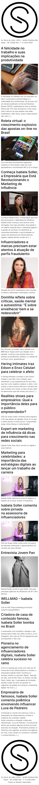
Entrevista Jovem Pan (18, 553)
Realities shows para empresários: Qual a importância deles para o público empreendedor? (19, 404)
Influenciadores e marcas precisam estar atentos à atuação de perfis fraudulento (19, 248)
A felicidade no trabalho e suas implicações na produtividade (13, 54)
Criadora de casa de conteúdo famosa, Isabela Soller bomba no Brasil (17, 620)
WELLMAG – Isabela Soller (16, 601)
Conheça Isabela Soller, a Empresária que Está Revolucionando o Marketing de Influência (19, 180)
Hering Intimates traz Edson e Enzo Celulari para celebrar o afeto (18, 368)
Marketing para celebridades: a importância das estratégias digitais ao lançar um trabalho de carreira (18, 462)
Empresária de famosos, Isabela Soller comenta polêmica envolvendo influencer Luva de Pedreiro (19, 700)
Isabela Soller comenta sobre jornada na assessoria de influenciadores (19, 511)
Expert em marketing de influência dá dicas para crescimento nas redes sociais (18, 435)
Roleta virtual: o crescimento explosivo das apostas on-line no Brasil (19, 127)
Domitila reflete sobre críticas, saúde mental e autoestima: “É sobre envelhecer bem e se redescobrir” (18, 305)
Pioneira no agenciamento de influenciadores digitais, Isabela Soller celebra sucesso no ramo (18, 653)
